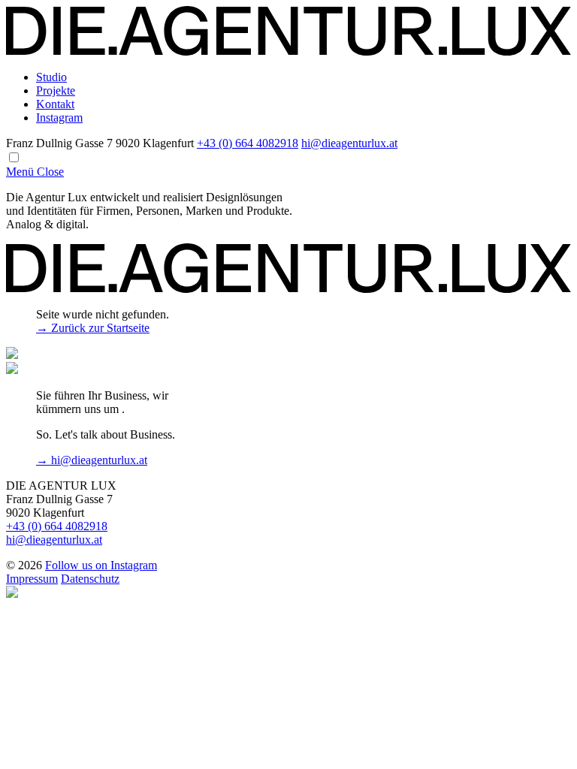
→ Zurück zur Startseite (93, 327)
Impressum (32, 578)
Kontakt (55, 104)
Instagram (59, 117)
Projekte (55, 90)
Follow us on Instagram (101, 565)
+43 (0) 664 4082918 (247, 143)
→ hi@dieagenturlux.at (91, 460)
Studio (51, 77)
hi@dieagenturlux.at (349, 143)
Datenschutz (90, 578)
